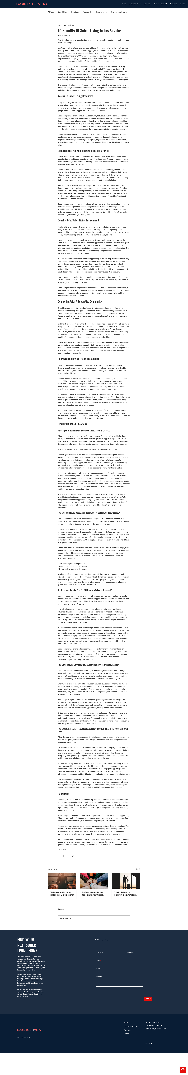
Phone (98, 968)
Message (99, 976)
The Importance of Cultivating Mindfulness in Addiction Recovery (62, 893)
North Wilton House (130, 1026)
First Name (99, 952)
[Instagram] (147, 1043)
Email (98, 960)
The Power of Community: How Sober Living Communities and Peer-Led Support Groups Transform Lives (92, 893)
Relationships (87, 12)
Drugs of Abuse (101, 12)
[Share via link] (73, 856)
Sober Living (62, 12)
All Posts (51, 12)
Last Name (129, 952)
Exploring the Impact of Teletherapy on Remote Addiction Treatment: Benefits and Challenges (125, 893)
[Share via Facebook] (59, 856)
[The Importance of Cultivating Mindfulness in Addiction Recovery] (62, 881)
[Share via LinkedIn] (68, 856)
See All (138, 869)
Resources (127, 1030)
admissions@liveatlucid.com (156, 1029)
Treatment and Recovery (119, 12)
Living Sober (74, 12)
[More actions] (129, 25)
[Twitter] (152, 1043)
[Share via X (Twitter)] (63, 856)
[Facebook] (149, 1043)
